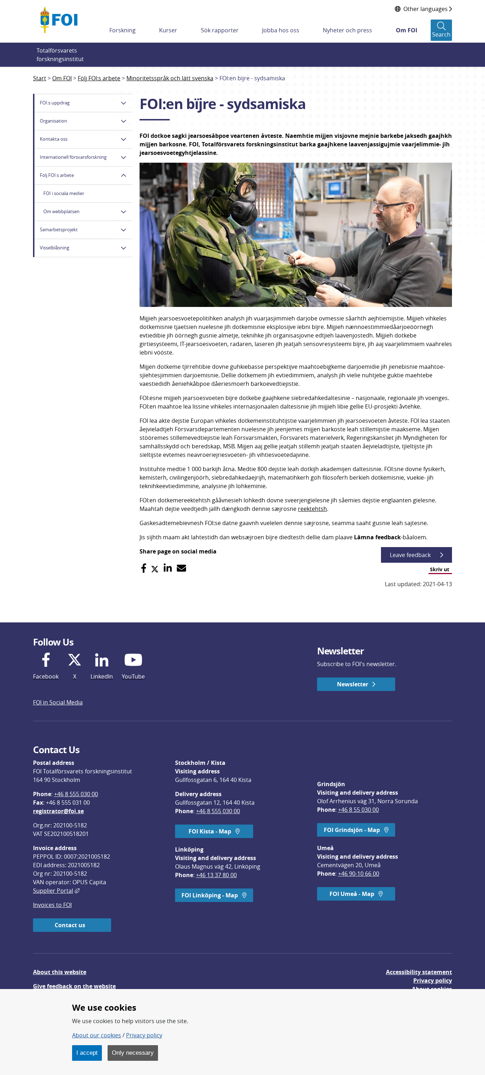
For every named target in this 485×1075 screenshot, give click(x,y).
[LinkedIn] (168, 568)
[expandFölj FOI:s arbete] (123, 175)
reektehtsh (312, 509)
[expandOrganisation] (123, 121)
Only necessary (133, 1052)
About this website (59, 972)
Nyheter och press (347, 30)
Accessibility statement (419, 972)
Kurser (168, 30)
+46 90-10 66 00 (358, 873)
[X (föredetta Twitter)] (155, 568)
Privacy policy (432, 980)
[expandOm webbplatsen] (123, 212)
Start (39, 78)
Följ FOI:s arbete (99, 78)
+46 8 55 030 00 (358, 810)
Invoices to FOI (52, 905)
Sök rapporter (220, 30)
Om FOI (406, 30)
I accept (87, 1052)
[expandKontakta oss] (123, 139)
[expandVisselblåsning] (123, 248)
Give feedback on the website (74, 986)
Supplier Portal (56, 891)
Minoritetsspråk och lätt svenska (169, 78)
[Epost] (181, 568)
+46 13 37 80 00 (216, 875)
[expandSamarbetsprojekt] (123, 230)
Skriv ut (439, 569)
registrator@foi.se (58, 811)
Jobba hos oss (280, 30)
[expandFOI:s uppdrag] (123, 103)
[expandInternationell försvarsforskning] (123, 157)
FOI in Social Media (58, 702)
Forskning (122, 30)
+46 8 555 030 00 (76, 794)
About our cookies (96, 1035)
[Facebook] (143, 568)
